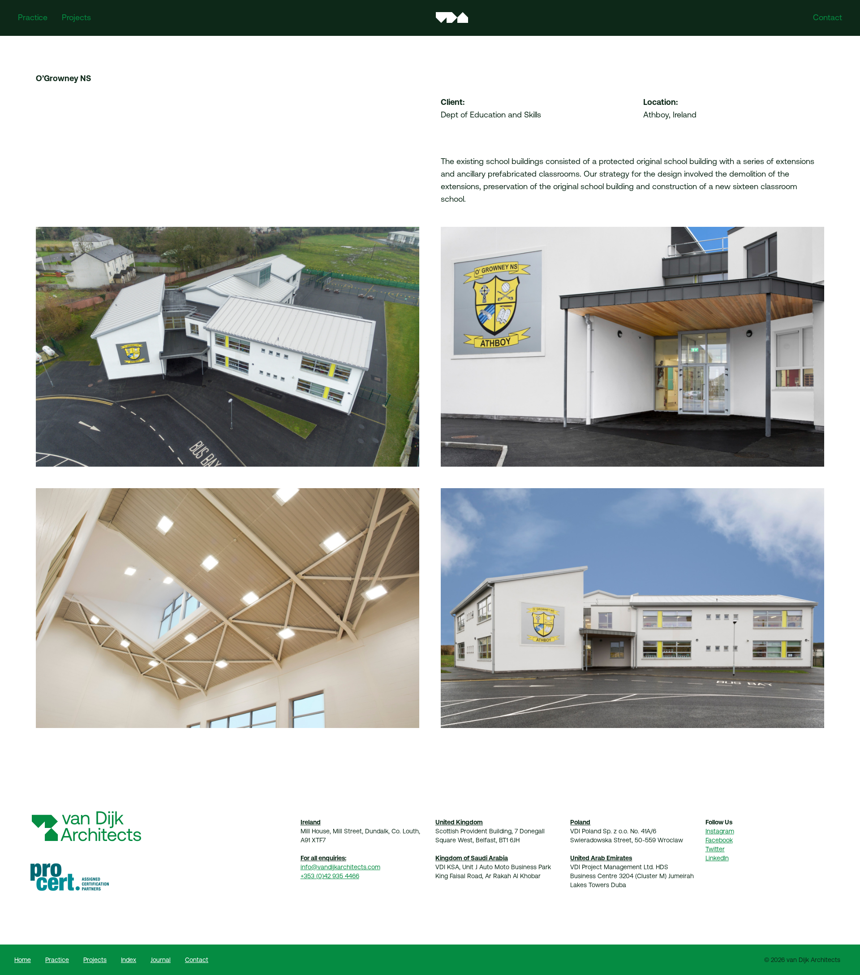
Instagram (719, 831)
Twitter (715, 849)
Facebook (719, 840)
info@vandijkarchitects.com (340, 867)
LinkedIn (717, 858)
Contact (827, 17)
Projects (76, 17)
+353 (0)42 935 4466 (330, 876)
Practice (32, 17)
